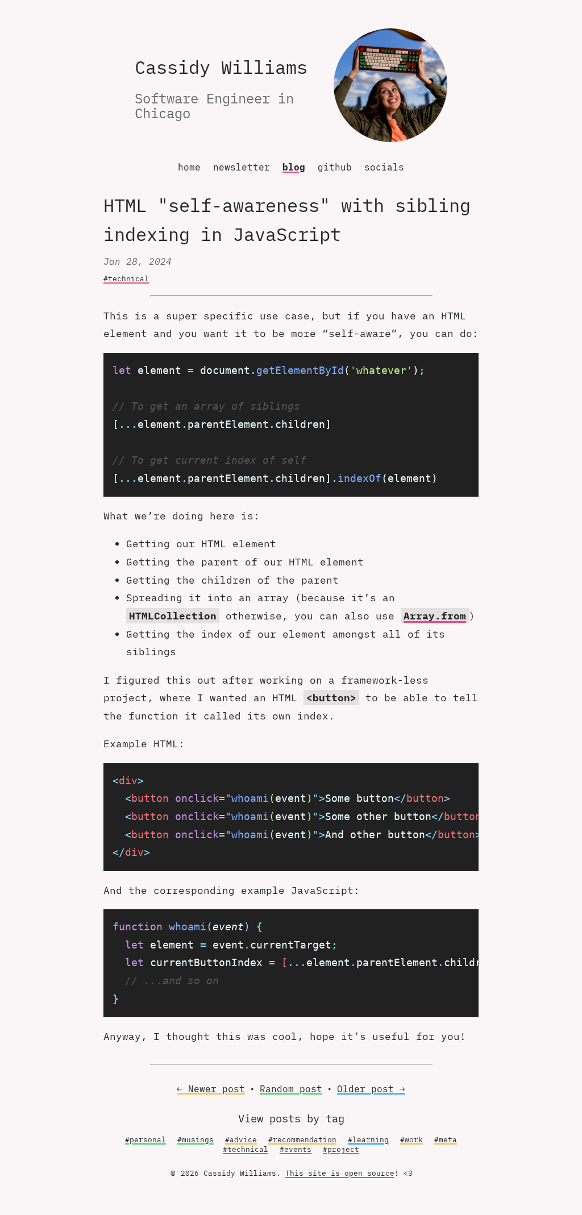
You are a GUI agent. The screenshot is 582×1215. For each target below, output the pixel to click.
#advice (241, 1140)
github (335, 167)
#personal (145, 1140)
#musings (195, 1140)
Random (291, 1089)
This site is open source (339, 1173)
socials (384, 167)
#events (295, 1149)
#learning (368, 1140)
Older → (371, 1089)
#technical (126, 279)
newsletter (241, 167)
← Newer (211, 1089)
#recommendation (302, 1140)
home (189, 167)
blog (293, 167)
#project (341, 1149)
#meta (445, 1140)
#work (411, 1140)
